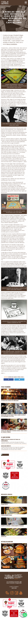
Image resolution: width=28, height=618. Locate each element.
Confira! (16, 578)
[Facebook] (16, 592)
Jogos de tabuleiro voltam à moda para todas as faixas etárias (14, 431)
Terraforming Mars (6, 515)
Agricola (3, 536)
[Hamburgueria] (7, 592)
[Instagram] (11, 592)
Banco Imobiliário (12, 44)
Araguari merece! (6, 446)
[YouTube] (20, 592)
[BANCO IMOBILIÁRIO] (14, 76)
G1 (3, 373)
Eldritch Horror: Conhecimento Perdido (12, 526)
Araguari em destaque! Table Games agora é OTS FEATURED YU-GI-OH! (13, 415)
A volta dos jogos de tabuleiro (10, 400)
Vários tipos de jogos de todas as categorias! (10, 440)
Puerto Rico (4, 504)
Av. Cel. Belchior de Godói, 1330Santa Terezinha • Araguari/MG (14, 582)
